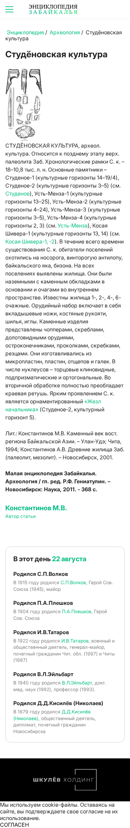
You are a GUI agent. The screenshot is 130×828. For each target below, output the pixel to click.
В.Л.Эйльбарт (77, 682)
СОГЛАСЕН (14, 825)
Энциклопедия (25, 32)
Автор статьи (20, 516)
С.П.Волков (73, 582)
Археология (65, 32)
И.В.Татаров (75, 640)
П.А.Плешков (76, 611)
